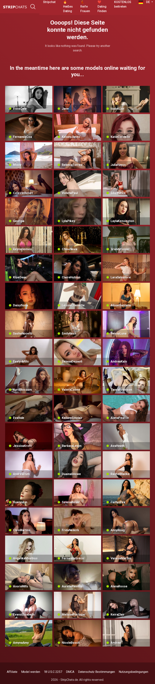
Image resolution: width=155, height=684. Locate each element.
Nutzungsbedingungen (133, 672)
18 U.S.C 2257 (53, 672)
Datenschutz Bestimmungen (96, 672)
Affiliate (12, 672)
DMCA (70, 672)
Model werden (30, 672)
